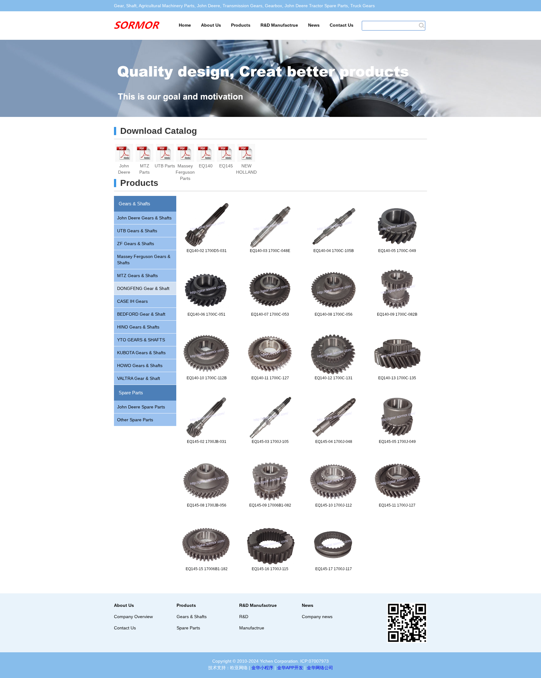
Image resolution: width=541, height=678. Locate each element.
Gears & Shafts (134, 203)
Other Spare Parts (135, 419)
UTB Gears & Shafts (137, 230)
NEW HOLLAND (246, 166)
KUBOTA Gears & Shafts (141, 352)
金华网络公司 (320, 667)
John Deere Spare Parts (141, 406)
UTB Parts (165, 165)
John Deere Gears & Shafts (144, 217)
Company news (317, 616)
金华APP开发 (290, 667)
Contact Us (341, 25)
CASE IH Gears (132, 301)
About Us (211, 25)
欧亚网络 (239, 667)
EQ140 (206, 165)
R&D (243, 616)
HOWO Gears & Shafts (139, 365)
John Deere (124, 166)
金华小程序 (262, 667)
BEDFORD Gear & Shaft (141, 314)
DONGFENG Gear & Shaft (143, 288)
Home (185, 25)
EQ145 (226, 165)
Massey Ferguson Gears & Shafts (143, 259)
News (314, 25)
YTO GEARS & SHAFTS (141, 339)
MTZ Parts (144, 166)
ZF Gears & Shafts (135, 243)
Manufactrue (251, 627)
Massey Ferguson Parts (185, 166)
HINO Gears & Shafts (138, 326)
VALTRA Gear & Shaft (138, 378)
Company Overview (133, 616)
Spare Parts (131, 392)
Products (240, 25)
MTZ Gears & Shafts (137, 275)
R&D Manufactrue (279, 25)
